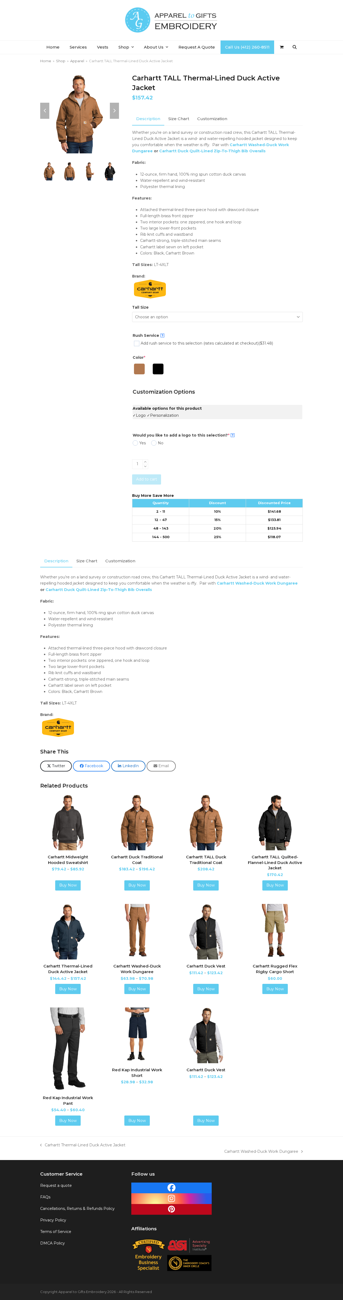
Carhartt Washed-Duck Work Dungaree (257, 583)
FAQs (45, 1197)
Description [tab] (148, 118)
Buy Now (68, 885)
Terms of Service (55, 1231)
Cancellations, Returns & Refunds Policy (77, 1208)
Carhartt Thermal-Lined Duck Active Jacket (82, 1145)
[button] (281, 47)
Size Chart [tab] (178, 118)
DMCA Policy (52, 1243)
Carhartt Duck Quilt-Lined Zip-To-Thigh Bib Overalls (212, 151)
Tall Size (140, 307)
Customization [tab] (212, 118)
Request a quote (56, 1185)
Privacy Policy (53, 1220)
